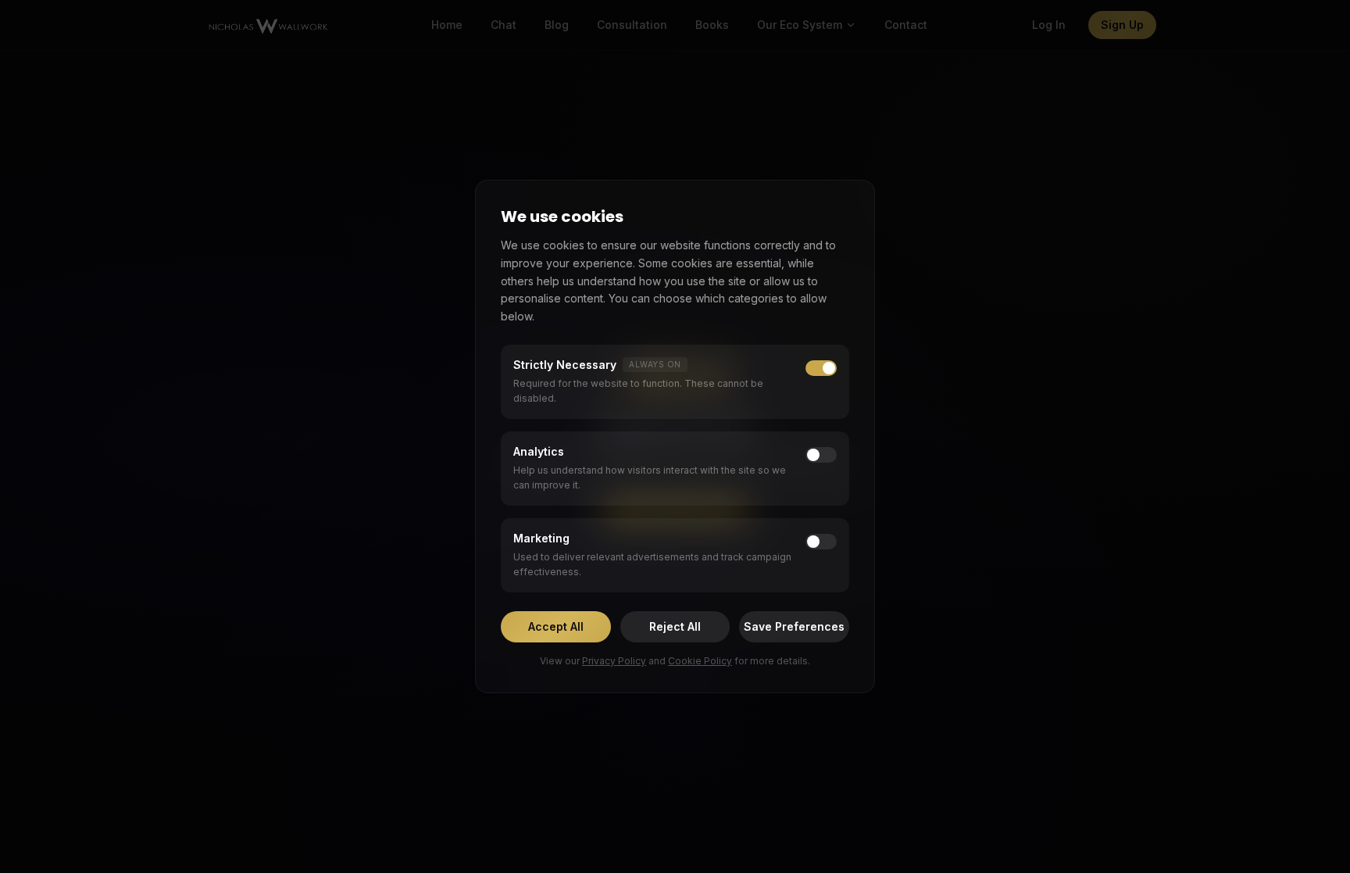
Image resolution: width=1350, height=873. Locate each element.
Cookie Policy (700, 661)
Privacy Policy (614, 661)
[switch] (821, 455)
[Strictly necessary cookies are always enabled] (821, 368)
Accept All (556, 626)
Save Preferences (794, 626)
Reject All (675, 626)
